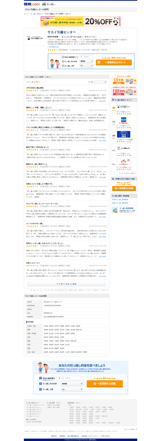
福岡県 (72, 423)
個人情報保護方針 (73, 436)
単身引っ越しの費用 (54, 405)
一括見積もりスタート (124, 188)
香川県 (72, 420)
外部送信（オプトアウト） (90, 436)
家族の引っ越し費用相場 (120, 203)
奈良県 (97, 416)
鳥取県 (85, 418)
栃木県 (99, 409)
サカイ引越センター (123, 112)
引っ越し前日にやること (34, 409)
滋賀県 (91, 416)
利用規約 (62, 436)
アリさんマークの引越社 (125, 139)
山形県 (91, 407)
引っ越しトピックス (33, 416)
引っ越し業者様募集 (126, 208)
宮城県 (104, 407)
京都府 (85, 416)
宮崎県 (104, 423)
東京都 (72, 409)
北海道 (72, 407)
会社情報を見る (54, 47)
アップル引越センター (124, 167)
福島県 (110, 407)
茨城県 (105, 409)
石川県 (72, 411)
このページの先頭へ (129, 429)
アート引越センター (123, 126)
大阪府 (72, 416)
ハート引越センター (123, 153)
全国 (70, 405)
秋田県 (85, 407)
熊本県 (91, 423)
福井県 (85, 411)
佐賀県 (78, 423)
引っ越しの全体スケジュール (35, 405)
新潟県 (91, 411)
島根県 (91, 418)
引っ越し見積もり (37, 14)
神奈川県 (78, 409)
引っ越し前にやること (33, 407)
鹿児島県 (111, 423)
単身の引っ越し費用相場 (120, 199)
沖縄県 (118, 423)
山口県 (97, 418)
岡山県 (72, 418)
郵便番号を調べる (47, 380)
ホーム (26, 14)
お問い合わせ (105, 436)
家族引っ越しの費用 (54, 407)
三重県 (91, 414)
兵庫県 (78, 416)
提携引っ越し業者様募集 (34, 422)
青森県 (78, 407)
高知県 (91, 420)
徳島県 (78, 420)
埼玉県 (86, 409)
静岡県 (85, 414)
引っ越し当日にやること (34, 411)
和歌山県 (104, 416)
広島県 (78, 418)
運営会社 (54, 436)
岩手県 (97, 407)
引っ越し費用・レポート (54, 403)
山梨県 (97, 411)
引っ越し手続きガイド (32, 403)
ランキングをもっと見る (126, 173)
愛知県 (72, 414)
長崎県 (85, 423)
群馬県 (112, 409)
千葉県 (92, 409)
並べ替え (91, 82)
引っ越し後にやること (33, 414)
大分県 (97, 423)
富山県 (78, 411)
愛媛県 (85, 420)
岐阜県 (78, 414)
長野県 (104, 411)
